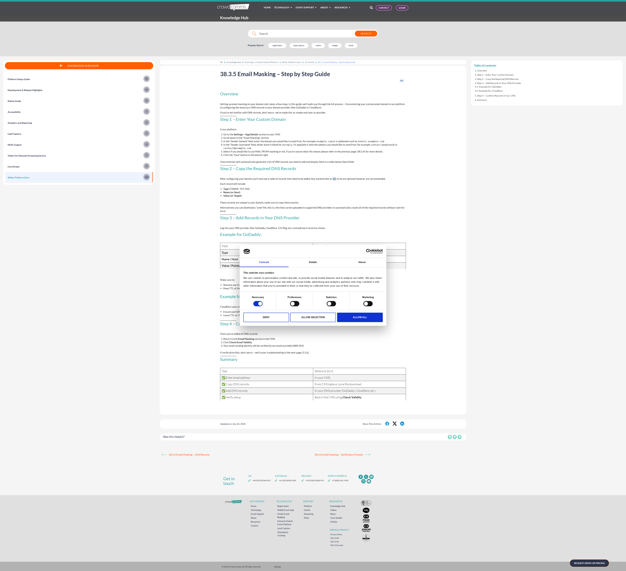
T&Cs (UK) (334, 538)
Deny (266, 317)
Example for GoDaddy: (490, 86)
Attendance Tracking (282, 534)
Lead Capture (283, 528)
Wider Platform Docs (291, 62)
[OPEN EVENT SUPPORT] (316, 7)
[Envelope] (369, 481)
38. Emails (309, 62)
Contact (254, 525)
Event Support (257, 514)
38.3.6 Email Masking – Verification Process (339, 454)
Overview (482, 70)
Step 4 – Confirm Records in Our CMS (496, 95)
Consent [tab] (264, 262)
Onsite (307, 510)
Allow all (360, 317)
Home (253, 506)
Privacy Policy (336, 534)
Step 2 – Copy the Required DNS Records (498, 79)
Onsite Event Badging (283, 515)
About (253, 518)
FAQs (306, 518)
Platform (308, 506)
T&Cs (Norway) (336, 545)
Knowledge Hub (234, 62)
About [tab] (361, 262)
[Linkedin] (371, 477)
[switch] (294, 303)
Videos (333, 510)
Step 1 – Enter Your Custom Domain (495, 74)
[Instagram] (363, 481)
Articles (333, 521)
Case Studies (336, 518)
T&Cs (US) (334, 541)
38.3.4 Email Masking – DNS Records (189, 454)
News (333, 514)
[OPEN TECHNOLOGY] (291, 7)
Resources (255, 521)
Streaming (308, 514)
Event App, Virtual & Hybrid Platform (261, 62)
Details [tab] (313, 262)
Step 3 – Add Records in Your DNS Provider (499, 83)
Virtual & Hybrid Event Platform (284, 523)
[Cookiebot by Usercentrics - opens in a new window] (368, 251)
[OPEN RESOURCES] (349, 7)
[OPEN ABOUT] (330, 7)
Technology (256, 510)
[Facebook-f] (360, 477)
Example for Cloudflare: (491, 90)
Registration (283, 506)
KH (221, 62)
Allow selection (313, 317)
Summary (482, 99)
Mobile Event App (285, 510)
